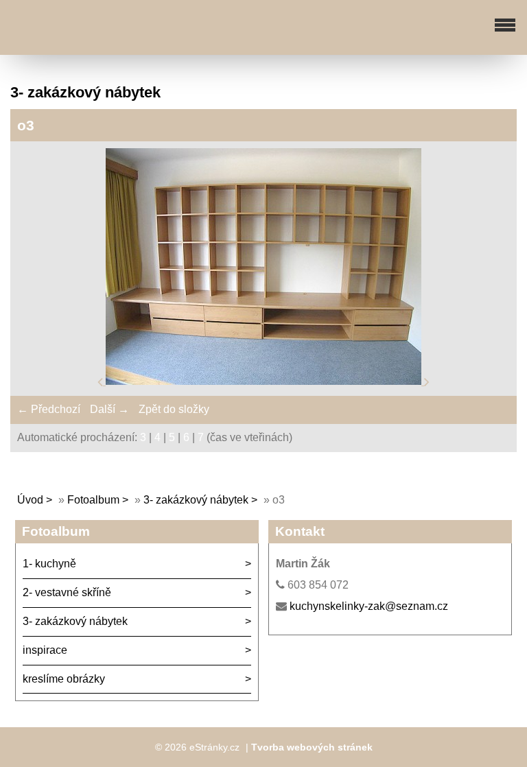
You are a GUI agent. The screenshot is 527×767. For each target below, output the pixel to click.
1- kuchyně (49, 563)
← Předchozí (48, 409)
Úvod (30, 500)
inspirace (45, 650)
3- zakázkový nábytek (195, 500)
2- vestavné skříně (67, 592)
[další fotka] (427, 381)
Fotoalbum (93, 500)
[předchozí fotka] (101, 381)
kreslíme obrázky (64, 679)
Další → (109, 409)
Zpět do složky (174, 409)
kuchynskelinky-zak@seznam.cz (369, 606)
